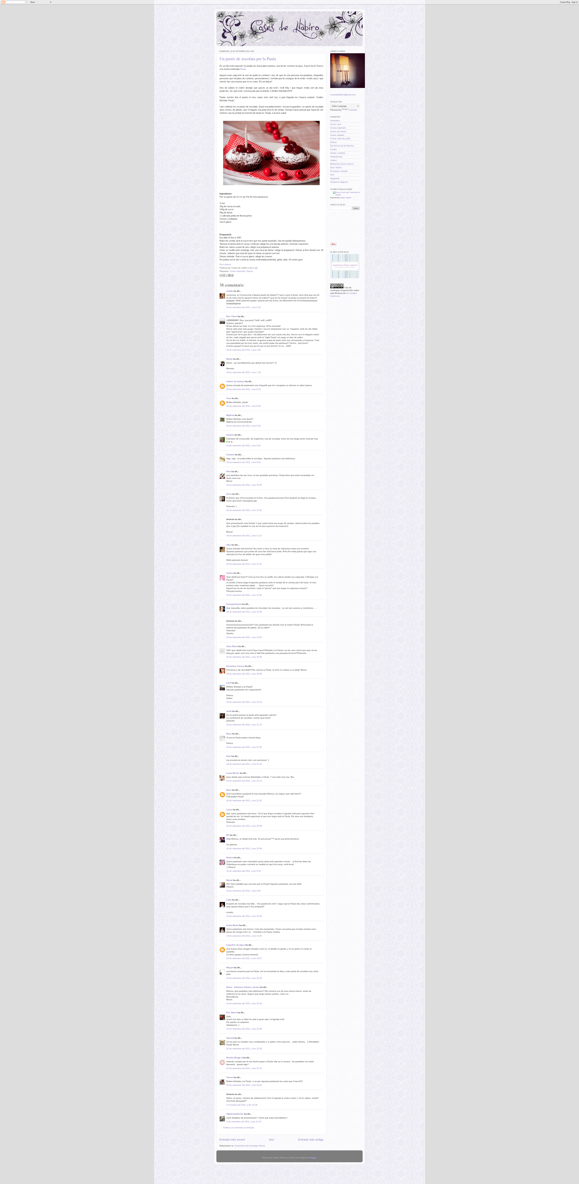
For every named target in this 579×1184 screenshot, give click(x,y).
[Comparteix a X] (226, 275)
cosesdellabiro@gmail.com (343, 95)
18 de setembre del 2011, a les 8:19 (243, 389)
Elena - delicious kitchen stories (242, 987)
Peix (332, 175)
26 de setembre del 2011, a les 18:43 (244, 1085)
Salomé (230, 1038)
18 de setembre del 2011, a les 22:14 (244, 781)
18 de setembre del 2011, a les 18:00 (244, 674)
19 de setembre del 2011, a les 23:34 (244, 1003)
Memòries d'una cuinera (341, 164)
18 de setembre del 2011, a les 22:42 (244, 800)
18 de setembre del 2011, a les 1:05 (243, 350)
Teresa (229, 1077)
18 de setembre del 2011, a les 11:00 (244, 510)
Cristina (230, 455)
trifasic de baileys (235, 381)
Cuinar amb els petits (340, 138)
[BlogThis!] (223, 275)
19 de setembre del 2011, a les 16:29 (244, 936)
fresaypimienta (234, 604)
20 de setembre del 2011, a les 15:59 (244, 1048)
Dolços (249, 271)
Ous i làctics (336, 167)
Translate (352, 110)
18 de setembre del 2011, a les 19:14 (244, 702)
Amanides (335, 120)
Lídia (228, 900)
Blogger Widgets (345, 198)
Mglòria (230, 415)
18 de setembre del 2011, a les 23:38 (244, 826)
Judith (229, 291)
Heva (228, 790)
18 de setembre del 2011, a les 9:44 (243, 445)
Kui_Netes (231, 1012)
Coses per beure (338, 131)
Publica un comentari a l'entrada (238, 1128)
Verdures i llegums (339, 182)
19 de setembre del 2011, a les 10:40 (244, 916)
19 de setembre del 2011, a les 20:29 (244, 978)
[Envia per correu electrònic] (220, 275)
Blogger (312, 1158)
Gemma (230, 435)
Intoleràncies (336, 157)
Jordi (229, 711)
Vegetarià (334, 178)
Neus (229, 734)
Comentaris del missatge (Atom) (249, 1146)
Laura (229, 809)
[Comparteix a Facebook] (229, 275)
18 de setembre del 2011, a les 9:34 (243, 426)
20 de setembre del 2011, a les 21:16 (244, 1068)
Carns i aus (335, 124)
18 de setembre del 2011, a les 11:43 (244, 564)
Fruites (333, 149)
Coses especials (237, 271)
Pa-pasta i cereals (338, 171)
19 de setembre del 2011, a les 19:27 (244, 958)
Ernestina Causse (235, 666)
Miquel (229, 967)
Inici (271, 1139)
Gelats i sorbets (337, 153)
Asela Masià (232, 925)
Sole (228, 756)
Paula (243, 69)
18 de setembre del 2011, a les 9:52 (243, 462)
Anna (229, 494)
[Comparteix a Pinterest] (232, 275)
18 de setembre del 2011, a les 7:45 (243, 372)
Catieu (229, 573)
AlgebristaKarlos (235, 1114)
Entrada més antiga (310, 1139)
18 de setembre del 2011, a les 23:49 (244, 848)
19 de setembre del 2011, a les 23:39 (244, 1029)
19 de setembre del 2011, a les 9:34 (243, 871)
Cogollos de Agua (235, 945)
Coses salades (337, 135)
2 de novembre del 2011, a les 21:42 (243, 1121)
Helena (229, 857)
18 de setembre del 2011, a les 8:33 (243, 406)
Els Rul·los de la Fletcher (342, 146)
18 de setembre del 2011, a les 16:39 (244, 657)
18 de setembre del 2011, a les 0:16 (243, 307)
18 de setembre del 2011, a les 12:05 (244, 612)
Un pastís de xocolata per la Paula (248, 58)
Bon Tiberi (231, 316)
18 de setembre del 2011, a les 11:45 (244, 595)
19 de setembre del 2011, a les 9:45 (243, 891)
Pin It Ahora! (225, 264)
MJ (227, 835)
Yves (228, 398)
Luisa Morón (232, 773)
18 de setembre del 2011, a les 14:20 (244, 637)
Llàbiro (333, 160)
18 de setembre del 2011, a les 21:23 (244, 725)
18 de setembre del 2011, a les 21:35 (244, 747)
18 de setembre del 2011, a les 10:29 (244, 485)
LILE (228, 683)
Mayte (229, 359)
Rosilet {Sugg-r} (234, 1058)
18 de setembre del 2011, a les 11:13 (244, 536)
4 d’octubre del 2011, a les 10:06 (242, 1105)
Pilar (228, 471)
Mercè (229, 880)
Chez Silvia (232, 646)
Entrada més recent (232, 1139)
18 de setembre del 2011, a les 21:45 (244, 764)
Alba (228, 545)
